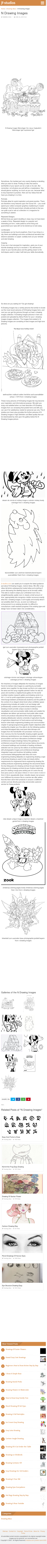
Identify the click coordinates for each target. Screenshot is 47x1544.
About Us (36, 1531)
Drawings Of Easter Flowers (16, 1349)
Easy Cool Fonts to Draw (11, 1137)
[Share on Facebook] (18, 1099)
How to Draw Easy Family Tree (17, 1398)
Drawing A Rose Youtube (15, 1503)
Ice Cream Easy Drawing (15, 1422)
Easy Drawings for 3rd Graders (17, 1471)
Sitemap (5, 1531)
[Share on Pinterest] (28, 1099)
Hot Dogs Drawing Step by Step (17, 1495)
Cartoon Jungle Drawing (15, 1439)
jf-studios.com (6, 583)
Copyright (20, 1531)
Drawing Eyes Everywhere (15, 1487)
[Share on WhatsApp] (23, 1099)
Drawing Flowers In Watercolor (17, 1390)
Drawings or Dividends (14, 1455)
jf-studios (8, 3)
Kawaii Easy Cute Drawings (16, 1357)
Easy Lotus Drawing (13, 1430)
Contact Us (12, 1531)
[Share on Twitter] (13, 1099)
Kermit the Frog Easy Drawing (13, 1167)
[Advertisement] (23, 43)
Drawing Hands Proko (14, 1382)
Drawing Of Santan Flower (11, 1196)
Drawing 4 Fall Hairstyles (15, 1414)
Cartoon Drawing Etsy (10, 1226)
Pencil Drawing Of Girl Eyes (16, 1406)
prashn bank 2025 (40, 1540)
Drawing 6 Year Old (13, 1479)
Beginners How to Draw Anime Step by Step (22, 1366)
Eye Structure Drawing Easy (12, 1285)
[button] (42, 2)
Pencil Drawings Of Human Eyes (13, 1256)
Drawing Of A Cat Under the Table (18, 1447)
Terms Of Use (28, 1531)
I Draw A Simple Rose (13, 1374)
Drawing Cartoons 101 (14, 1463)
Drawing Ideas (7, 17)
